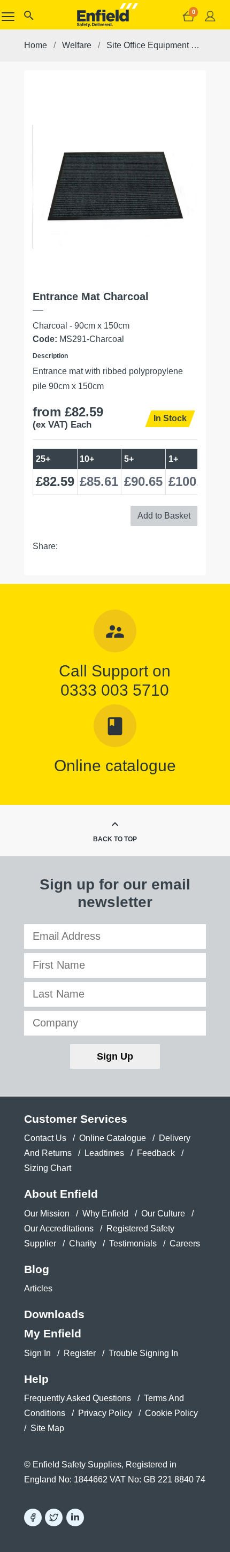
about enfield (61, 1194)
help (36, 1379)
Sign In (37, 1353)
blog (36, 1269)
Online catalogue (115, 765)
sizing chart (47, 1168)
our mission (47, 1213)
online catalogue (112, 1138)
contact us (45, 1138)
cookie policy (171, 1413)
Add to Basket (163, 515)
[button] (28, 17)
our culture (163, 1213)
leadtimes (104, 1153)
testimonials (133, 1243)
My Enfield (52, 1333)
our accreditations (59, 1228)
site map (47, 1428)
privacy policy (105, 1413)
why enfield (105, 1213)
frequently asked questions (77, 1398)
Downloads (54, 1314)
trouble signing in (143, 1353)
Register (80, 1353)
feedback (156, 1153)
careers (185, 1243)
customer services (75, 1119)
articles (38, 1288)
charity (82, 1243)
